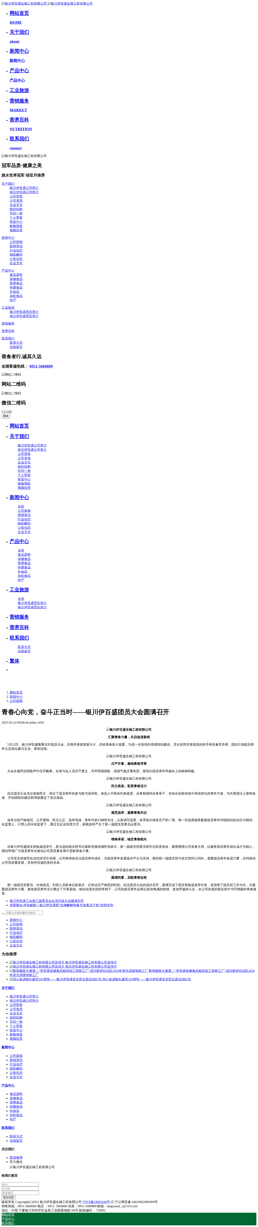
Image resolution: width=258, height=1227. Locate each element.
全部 (21, 506)
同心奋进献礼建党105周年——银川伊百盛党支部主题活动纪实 (146, 979)
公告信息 (16, 941)
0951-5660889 (41, 366)
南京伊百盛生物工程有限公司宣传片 (91, 966)
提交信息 (8, 1197)
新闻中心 (16, 696)
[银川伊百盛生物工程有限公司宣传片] (37, 962)
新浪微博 (16, 1157)
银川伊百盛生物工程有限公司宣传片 (91, 962)
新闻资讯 (16, 928)
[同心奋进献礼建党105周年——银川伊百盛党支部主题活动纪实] (56, 979)
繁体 (5, 416)
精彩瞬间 (16, 937)
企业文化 (16, 945)
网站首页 (19, 425)
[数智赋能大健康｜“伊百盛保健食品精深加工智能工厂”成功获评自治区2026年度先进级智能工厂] (79, 970)
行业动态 (16, 932)
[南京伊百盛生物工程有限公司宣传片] (37, 966)
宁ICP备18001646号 (96, 1202)
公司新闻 (16, 701)
